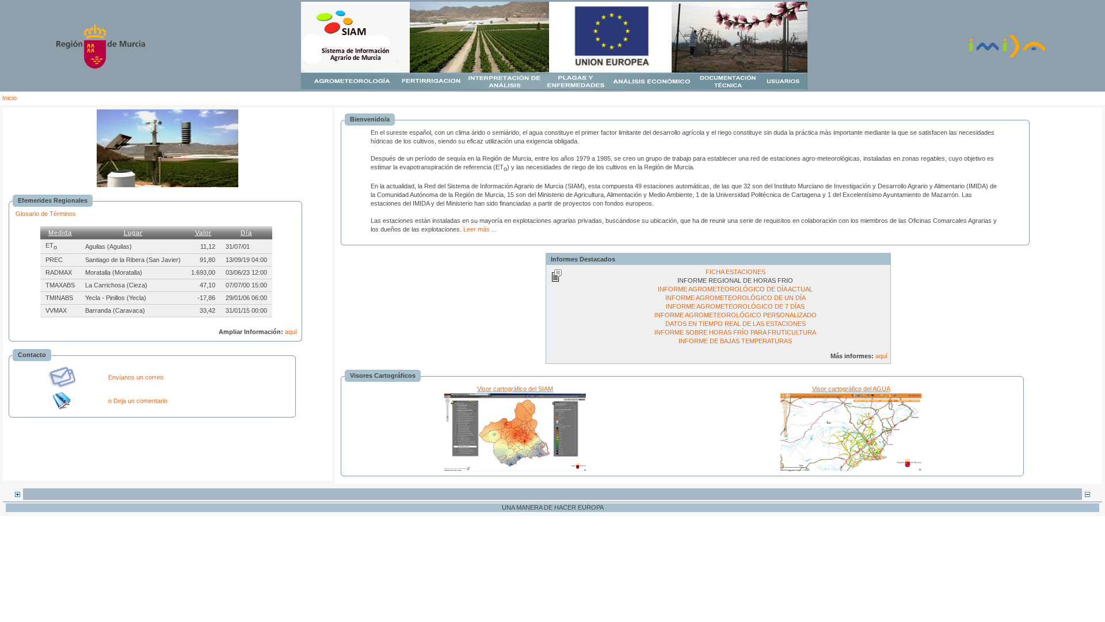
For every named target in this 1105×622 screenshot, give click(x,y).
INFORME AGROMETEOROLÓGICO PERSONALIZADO (735, 315)
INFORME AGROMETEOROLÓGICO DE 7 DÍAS (735, 306)
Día (246, 232)
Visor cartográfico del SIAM (515, 388)
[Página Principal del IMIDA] (1007, 56)
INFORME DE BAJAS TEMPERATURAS (735, 340)
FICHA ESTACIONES (735, 271)
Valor (203, 232)
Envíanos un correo (135, 377)
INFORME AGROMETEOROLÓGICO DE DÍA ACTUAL (735, 289)
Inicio (9, 97)
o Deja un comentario (137, 400)
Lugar (133, 232)
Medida (60, 232)
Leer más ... (480, 229)
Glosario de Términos (46, 213)
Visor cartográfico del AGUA (851, 388)
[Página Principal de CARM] (100, 66)
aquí (291, 331)
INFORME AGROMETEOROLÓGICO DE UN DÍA (735, 297)
